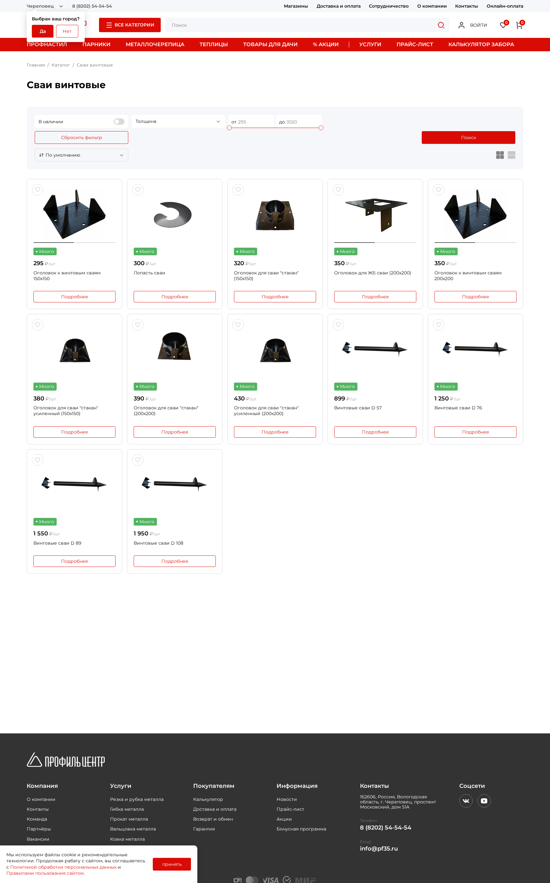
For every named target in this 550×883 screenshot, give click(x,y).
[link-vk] (466, 801)
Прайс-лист (290, 809)
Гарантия (204, 829)
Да (43, 31)
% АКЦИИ (326, 44)
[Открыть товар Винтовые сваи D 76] (475, 349)
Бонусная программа (301, 829)
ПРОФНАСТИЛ (47, 44)
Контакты (466, 6)
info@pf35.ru (379, 848)
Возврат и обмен (213, 819)
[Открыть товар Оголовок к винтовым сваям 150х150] (74, 214)
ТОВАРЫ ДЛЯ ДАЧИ (270, 44)
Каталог (61, 64)
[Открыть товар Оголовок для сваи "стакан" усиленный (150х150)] (74, 349)
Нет (67, 31)
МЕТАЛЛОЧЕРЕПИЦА (155, 44)
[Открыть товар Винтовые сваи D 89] (74, 484)
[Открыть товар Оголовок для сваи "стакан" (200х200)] (175, 349)
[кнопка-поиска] (441, 25)
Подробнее (74, 297)
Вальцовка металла (133, 829)
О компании (432, 6)
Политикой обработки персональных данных (63, 867)
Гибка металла (127, 809)
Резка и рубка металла (137, 799)
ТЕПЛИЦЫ (214, 44)
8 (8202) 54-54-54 (92, 6)
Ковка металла (127, 839)
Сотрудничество (389, 6)
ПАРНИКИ (96, 44)
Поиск (468, 137)
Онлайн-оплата (505, 6)
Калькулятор (208, 799)
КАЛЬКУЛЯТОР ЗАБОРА (481, 44)
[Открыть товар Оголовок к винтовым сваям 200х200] (475, 214)
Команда (37, 819)
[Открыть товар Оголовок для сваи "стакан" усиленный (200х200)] (275, 349)
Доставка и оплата (339, 6)
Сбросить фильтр (81, 137)
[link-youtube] (484, 801)
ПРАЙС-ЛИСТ (415, 44)
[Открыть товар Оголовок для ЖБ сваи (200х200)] (375, 214)
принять (172, 864)
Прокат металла (129, 819)
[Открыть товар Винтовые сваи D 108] (175, 484)
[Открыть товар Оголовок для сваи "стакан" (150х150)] (275, 214)
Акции (284, 819)
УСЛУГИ (370, 44)
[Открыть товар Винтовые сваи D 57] (375, 349)
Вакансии (38, 839)
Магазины (296, 6)
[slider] (229, 127)
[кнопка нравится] (37, 189)
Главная (36, 64)
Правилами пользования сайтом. (45, 873)
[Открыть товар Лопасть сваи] (175, 214)
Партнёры (39, 829)
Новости (287, 799)
